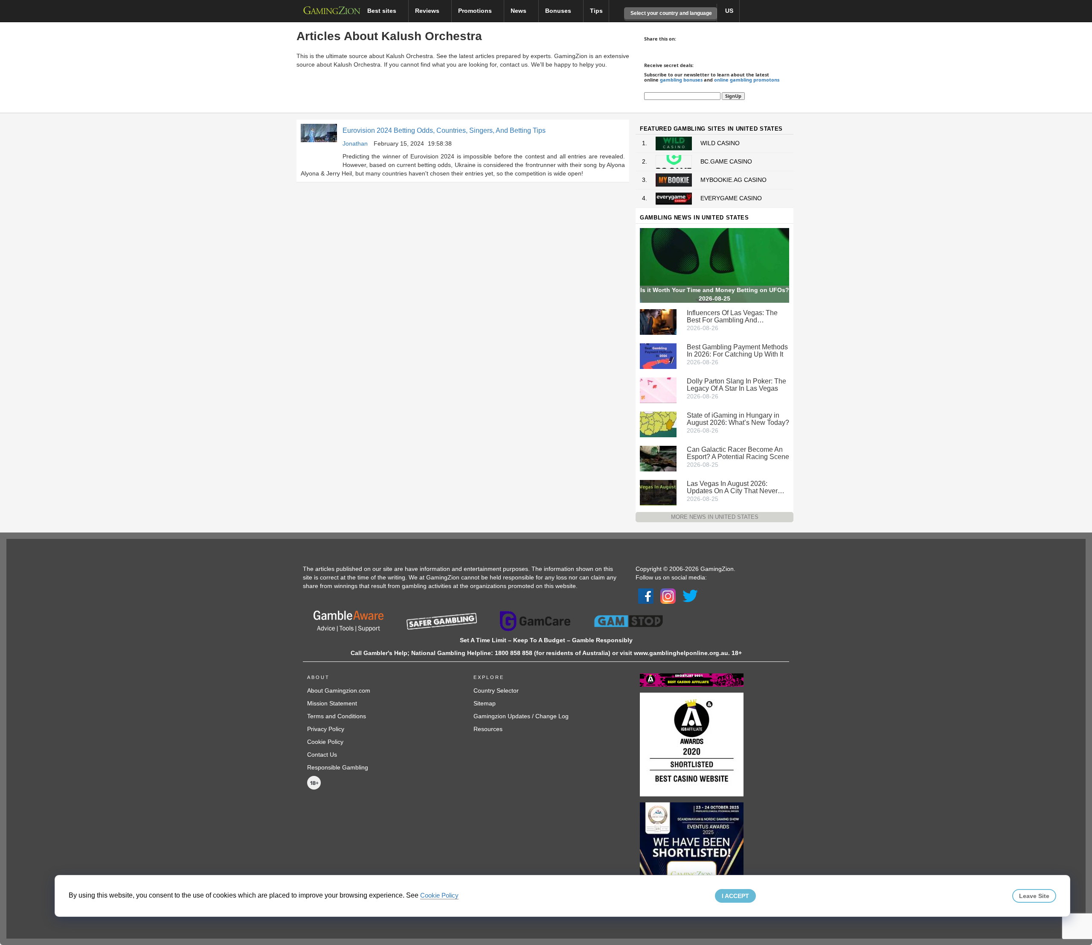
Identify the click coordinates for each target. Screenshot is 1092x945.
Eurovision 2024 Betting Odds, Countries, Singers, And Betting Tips (444, 130)
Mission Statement (332, 703)
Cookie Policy (325, 741)
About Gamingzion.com (338, 690)
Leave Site (1034, 895)
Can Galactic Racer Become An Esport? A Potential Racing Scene (738, 453)
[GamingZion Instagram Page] (668, 595)
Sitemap (484, 703)
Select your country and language (670, 13)
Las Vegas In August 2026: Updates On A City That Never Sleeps (732, 487)
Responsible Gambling (337, 767)
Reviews (428, 10)
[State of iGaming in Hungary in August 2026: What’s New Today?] (658, 423)
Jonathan (355, 143)
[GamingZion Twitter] (690, 595)
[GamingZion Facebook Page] (646, 595)
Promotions (476, 10)
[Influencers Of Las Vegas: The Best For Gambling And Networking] (658, 321)
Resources (487, 729)
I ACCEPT (735, 895)
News (519, 10)
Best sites (382, 10)
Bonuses (559, 10)
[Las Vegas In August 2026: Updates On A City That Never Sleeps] (658, 492)
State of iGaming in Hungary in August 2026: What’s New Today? (738, 419)
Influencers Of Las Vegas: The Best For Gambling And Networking (732, 316)
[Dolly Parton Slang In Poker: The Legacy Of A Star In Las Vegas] (658, 389)
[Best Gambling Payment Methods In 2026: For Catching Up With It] (658, 355)
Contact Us (322, 754)
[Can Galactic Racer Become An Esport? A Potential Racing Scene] (658, 457)
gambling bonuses (681, 79)
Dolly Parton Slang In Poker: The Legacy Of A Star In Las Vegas (736, 384)
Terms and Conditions (336, 716)
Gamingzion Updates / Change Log (521, 716)
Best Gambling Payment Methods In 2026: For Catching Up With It (737, 350)
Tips (596, 10)
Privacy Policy (325, 729)
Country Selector (496, 690)
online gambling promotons (746, 79)
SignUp (733, 96)
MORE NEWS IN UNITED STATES (714, 517)
